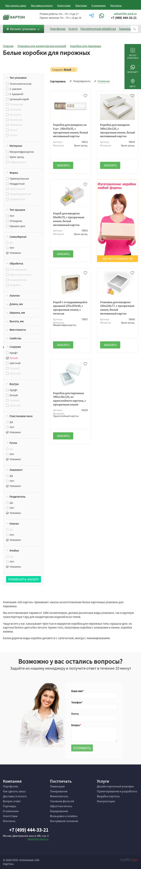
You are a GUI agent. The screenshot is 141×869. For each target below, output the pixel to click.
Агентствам (63, 5)
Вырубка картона (108, 796)
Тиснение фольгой (62, 801)
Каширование (59, 811)
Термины (125, 29)
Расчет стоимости (117, 258)
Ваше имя (77, 691)
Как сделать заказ (15, 5)
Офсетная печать (61, 806)
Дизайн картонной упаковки (115, 786)
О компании (99, 5)
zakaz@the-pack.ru (125, 13)
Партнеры (81, 5)
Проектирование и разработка (117, 791)
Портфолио (58, 29)
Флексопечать (59, 796)
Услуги (72, 29)
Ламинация (57, 786)
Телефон (76, 702)
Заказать (63, 165)
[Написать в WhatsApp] (102, 15)
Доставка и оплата (42, 5)
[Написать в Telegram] (92, 15)
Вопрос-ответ (12, 801)
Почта (75, 714)
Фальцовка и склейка (63, 816)
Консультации (106, 801)
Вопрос (75, 725)
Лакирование (58, 791)
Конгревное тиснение (64, 821)
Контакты (116, 5)
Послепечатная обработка (98, 29)
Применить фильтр (23, 579)
